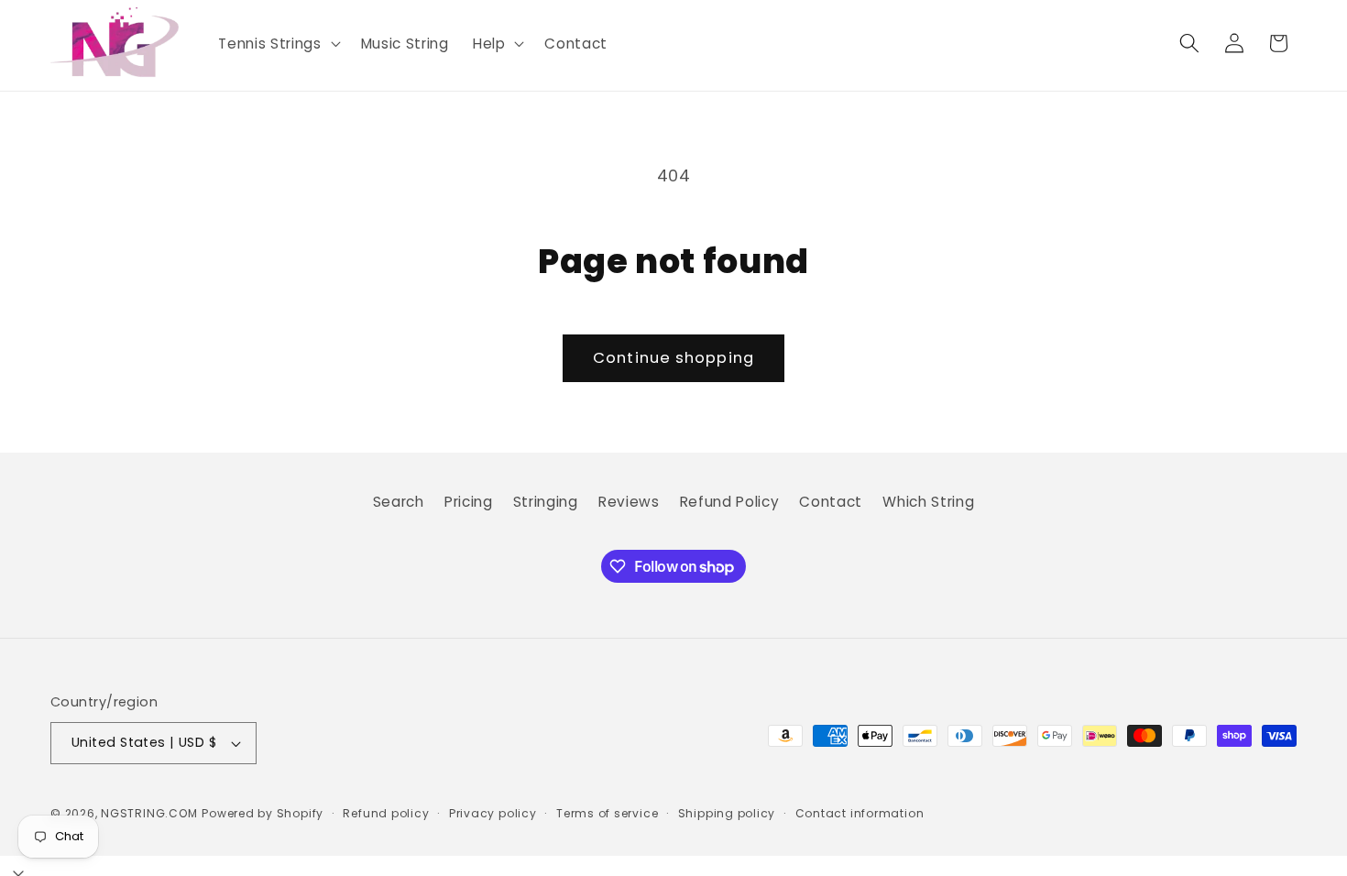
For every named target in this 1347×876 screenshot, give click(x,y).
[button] (277, 44)
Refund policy (386, 813)
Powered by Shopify (262, 813)
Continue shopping (673, 357)
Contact (830, 501)
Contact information (860, 813)
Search (398, 501)
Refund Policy (730, 501)
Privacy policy (493, 813)
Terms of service (607, 813)
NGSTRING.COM (149, 813)
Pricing (468, 501)
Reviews (629, 501)
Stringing (545, 501)
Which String (928, 501)
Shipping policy (727, 813)
